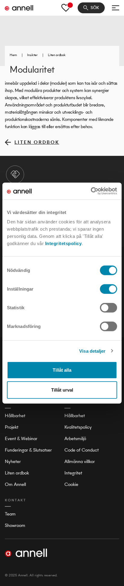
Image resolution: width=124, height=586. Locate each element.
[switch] (108, 289)
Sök (95, 8)
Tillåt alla (62, 370)
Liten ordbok (56, 54)
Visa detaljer (92, 350)
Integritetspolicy (63, 243)
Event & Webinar (21, 438)
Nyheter (13, 461)
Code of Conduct (81, 450)
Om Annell (15, 484)
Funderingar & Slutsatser (28, 450)
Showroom (15, 525)
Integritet (73, 473)
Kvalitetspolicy (78, 427)
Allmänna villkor (79, 461)
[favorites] (65, 7)
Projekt (11, 427)
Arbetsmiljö (75, 438)
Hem (13, 54)
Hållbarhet (15, 415)
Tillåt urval (62, 389)
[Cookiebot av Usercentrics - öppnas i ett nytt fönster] (90, 191)
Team (10, 514)
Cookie (71, 484)
